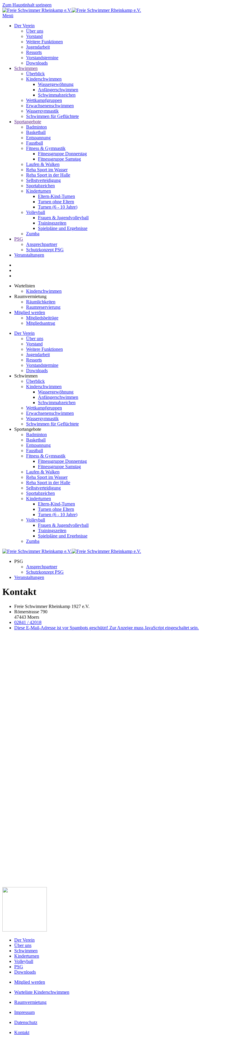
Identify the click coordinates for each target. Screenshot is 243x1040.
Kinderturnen (38, 190)
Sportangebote (27, 121)
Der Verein (24, 25)
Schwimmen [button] (26, 375)
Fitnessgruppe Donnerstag (62, 153)
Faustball (34, 142)
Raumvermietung (30, 1002)
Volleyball (35, 212)
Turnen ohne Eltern (56, 201)
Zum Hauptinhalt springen (27, 4)
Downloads (37, 62)
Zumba (32, 233)
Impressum (24, 1012)
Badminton (36, 126)
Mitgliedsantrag (40, 323)
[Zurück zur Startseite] (71, 10)
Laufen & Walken (43, 164)
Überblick (35, 73)
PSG (18, 238)
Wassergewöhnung (55, 84)
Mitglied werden (29, 312)
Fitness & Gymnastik (45, 148)
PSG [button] (18, 561)
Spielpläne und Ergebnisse (62, 228)
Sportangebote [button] (27, 429)
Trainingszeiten (52, 222)
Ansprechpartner (41, 244)
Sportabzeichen (40, 185)
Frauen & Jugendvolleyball (63, 217)
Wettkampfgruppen (44, 100)
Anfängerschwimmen (58, 89)
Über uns (34, 30)
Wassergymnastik (42, 110)
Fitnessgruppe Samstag (59, 158)
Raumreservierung (43, 307)
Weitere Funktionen (44, 41)
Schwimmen (26, 68)
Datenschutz (25, 1022)
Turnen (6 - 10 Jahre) (57, 206)
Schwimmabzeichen (57, 94)
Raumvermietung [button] (30, 296)
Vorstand (34, 36)
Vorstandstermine (42, 57)
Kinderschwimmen (44, 78)
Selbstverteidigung (43, 180)
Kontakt (21, 1032)
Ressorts (34, 52)
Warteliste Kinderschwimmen (41, 992)
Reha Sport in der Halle (48, 174)
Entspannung (38, 137)
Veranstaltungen (29, 254)
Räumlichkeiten (40, 301)
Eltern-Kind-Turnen (56, 196)
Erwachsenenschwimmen (50, 105)
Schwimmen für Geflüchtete (52, 116)
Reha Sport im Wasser (47, 169)
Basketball (36, 132)
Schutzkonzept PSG (45, 249)
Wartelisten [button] (24, 285)
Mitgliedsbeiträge (42, 317)
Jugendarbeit (38, 46)
